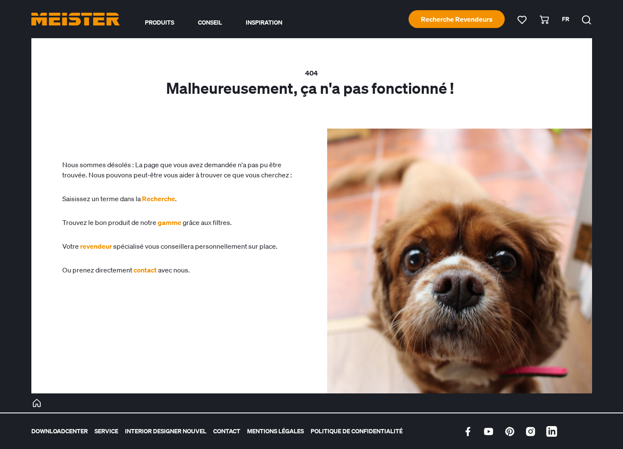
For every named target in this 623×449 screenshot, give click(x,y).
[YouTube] (488, 431)
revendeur (96, 246)
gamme (169, 222)
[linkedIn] (551, 431)
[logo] (75, 19)
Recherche (158, 198)
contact (145, 270)
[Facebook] (467, 431)
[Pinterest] (509, 431)
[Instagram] (530, 431)
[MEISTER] (36, 403)
